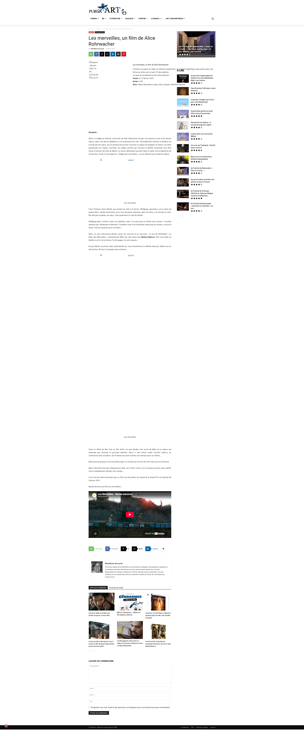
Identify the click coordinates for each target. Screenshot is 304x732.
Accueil (91, 29)
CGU (192, 727)
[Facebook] (96, 54)
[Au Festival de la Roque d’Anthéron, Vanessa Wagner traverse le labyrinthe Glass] (183, 194)
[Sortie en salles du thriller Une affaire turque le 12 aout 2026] (101, 602)
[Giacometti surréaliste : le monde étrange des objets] (183, 125)
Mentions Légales (202, 727)
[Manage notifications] (6, 726)
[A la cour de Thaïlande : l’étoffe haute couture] (183, 148)
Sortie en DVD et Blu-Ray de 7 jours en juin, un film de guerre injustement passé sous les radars (101, 644)
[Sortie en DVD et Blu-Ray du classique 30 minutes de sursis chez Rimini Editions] (158, 630)
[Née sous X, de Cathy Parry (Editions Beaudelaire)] (183, 160)
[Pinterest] (123, 54)
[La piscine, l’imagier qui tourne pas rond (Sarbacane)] (183, 102)
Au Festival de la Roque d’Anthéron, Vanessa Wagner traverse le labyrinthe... (202, 193)
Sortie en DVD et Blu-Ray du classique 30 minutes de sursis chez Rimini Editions (158, 644)
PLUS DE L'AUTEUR (116, 588)
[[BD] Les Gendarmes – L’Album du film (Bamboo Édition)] (130, 601)
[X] (102, 54)
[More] (163, 548)
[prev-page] (90, 650)
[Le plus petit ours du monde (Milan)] (183, 137)
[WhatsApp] (91, 54)
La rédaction (185, 727)
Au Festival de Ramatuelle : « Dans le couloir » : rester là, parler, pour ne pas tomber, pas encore (196, 49)
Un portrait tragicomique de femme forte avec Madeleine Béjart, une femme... (202, 78)
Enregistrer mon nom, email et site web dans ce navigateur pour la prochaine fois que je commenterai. (130, 707)
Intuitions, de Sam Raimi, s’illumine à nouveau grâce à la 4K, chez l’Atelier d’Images (158, 615)
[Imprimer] (118, 54)
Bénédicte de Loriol (97, 49)
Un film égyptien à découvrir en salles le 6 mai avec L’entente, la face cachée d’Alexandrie (130, 643)
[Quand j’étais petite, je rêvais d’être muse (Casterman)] (183, 114)
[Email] (107, 54)
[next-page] (93, 650)
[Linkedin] (112, 54)
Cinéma (98, 29)
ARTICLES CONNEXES (98, 588)
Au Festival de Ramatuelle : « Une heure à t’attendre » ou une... (202, 206)
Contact (212, 727)
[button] (212, 18)
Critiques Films (100, 32)
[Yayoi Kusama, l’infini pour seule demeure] (183, 91)
